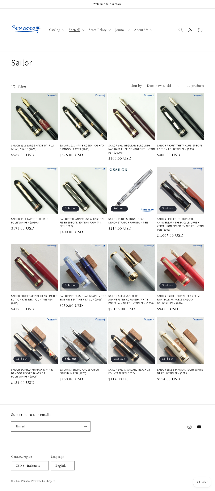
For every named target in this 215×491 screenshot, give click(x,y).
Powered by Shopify (43, 481)
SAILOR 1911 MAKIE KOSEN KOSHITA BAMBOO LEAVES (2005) (82, 147)
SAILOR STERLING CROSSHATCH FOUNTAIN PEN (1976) (79, 371)
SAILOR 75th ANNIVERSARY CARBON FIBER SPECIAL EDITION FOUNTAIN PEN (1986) (82, 222)
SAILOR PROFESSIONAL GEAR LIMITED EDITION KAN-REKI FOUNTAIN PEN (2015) (34, 299)
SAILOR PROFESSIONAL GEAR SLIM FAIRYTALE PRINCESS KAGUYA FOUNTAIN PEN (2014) (178, 299)
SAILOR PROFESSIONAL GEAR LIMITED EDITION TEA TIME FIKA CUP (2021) (83, 297)
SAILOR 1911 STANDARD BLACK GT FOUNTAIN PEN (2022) (129, 371)
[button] (56, 29)
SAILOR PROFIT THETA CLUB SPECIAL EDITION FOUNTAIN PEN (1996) (180, 147)
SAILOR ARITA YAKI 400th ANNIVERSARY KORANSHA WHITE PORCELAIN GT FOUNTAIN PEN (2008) (131, 299)
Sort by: (137, 86)
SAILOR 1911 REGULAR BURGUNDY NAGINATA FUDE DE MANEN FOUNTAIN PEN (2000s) (131, 149)
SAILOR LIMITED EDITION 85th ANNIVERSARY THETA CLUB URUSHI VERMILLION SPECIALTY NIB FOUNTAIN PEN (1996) (180, 224)
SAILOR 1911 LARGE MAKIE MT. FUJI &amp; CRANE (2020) (32, 147)
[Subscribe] (85, 426)
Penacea (25, 481)
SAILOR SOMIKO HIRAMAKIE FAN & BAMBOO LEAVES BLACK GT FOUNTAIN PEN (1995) (32, 373)
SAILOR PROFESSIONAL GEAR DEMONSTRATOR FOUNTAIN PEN (128, 220)
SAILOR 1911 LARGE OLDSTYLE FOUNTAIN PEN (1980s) (30, 220)
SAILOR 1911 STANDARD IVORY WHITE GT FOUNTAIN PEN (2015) (180, 371)
